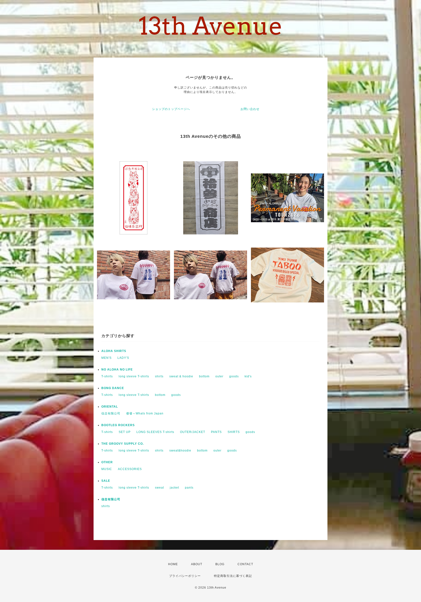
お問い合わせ (249, 109)
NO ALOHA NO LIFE (117, 369)
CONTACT (245, 564)
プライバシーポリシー (185, 576)
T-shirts (107, 376)
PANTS (216, 432)
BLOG (219, 564)
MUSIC (106, 469)
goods (234, 376)
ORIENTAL (109, 406)
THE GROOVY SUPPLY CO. (122, 443)
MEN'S (106, 358)
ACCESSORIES (130, 469)
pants (189, 487)
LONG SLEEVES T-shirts (155, 432)
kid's (248, 376)
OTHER (107, 462)
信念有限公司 (110, 413)
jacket (174, 487)
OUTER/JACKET (192, 432)
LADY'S (123, 358)
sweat (159, 487)
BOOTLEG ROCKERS (118, 425)
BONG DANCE (112, 388)
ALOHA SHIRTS (113, 351)
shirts (159, 376)
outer (219, 376)
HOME (173, 564)
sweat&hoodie (180, 450)
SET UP (125, 432)
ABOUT (196, 564)
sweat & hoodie (181, 376)
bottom (204, 376)
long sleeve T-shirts (134, 376)
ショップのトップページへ (171, 109)
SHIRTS (234, 432)
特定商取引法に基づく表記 (233, 576)
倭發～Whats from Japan (144, 413)
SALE (105, 480)
